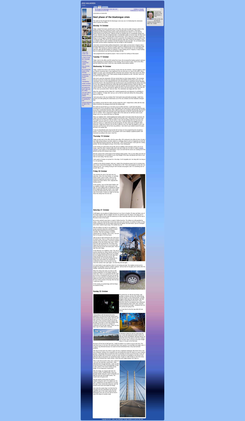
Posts (99, 6)
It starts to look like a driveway (86, 58)
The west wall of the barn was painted (86, 94)
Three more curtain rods (85, 52)
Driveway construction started (85, 62)
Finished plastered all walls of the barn (86, 104)
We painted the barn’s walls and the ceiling (86, 89)
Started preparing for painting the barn (86, 99)
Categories (105, 7)
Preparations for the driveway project (86, 76)
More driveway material (85, 66)
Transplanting (85, 81)
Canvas (84, 79)
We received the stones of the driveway (86, 71)
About (95, 7)
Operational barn (86, 85)
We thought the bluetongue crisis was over (106, 9)
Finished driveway (86, 55)
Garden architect (86, 83)
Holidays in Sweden (137, 9)
